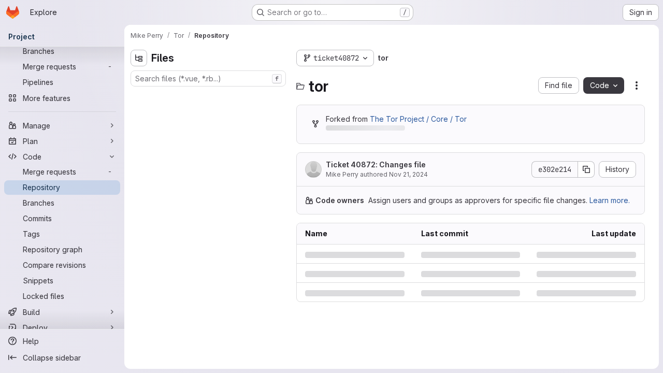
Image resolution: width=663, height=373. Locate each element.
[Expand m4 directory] (139, 163)
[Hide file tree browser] (139, 58)
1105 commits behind (361, 129)
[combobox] (208, 78)
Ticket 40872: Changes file (376, 164)
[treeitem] (209, 97)
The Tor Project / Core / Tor (418, 118)
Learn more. (609, 200)
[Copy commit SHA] (586, 169)
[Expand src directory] (139, 196)
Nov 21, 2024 (408, 174)
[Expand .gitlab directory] (139, 97)
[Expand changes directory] (139, 113)
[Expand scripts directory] (139, 180)
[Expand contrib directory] (139, 130)
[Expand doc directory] (139, 146)
